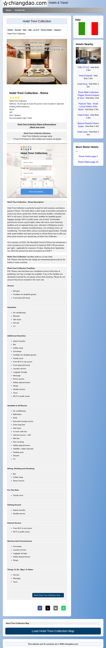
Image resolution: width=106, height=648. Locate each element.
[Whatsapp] (63, 608)
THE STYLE (84, 67)
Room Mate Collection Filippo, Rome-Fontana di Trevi (88, 95)
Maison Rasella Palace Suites (88, 124)
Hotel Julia (83, 132)
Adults (34, 179)
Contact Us (20, 10)
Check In (24, 157)
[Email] (55, 608)
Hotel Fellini (83, 115)
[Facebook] (40, 608)
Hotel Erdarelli (86, 76)
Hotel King (83, 84)
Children (46, 179)
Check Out (25, 168)
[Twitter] (48, 608)
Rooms (23, 179)
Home (8, 10)
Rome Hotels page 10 (88, 162)
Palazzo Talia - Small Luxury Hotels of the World (88, 107)
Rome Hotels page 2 (88, 156)
